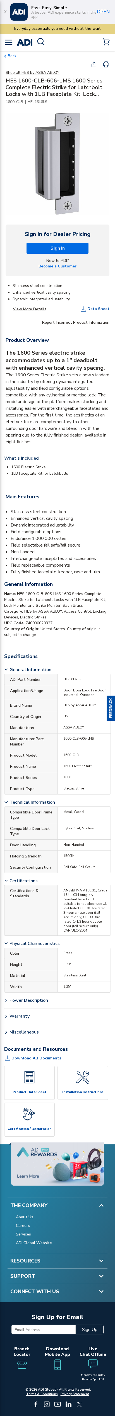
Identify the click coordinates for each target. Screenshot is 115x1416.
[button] (111, 708)
